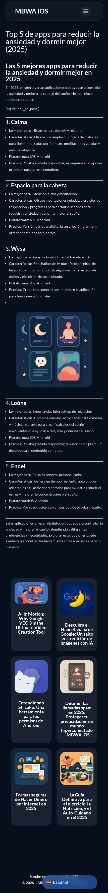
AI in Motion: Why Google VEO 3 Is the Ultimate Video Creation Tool (31, 623)
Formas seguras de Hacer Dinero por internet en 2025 (31, 801)
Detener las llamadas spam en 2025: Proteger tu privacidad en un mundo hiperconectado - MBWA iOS (77, 718)
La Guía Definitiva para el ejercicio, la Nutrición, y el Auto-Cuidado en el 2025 (77, 806)
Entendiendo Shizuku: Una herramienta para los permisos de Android (31, 714)
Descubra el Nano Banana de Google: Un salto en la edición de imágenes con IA (77, 634)
